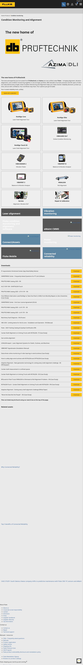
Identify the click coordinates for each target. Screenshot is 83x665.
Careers (5, 612)
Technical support (8, 632)
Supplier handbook (9, 618)
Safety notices (7, 644)
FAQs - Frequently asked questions (13, 638)
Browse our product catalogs (12, 658)
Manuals (6, 640)
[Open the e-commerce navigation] (72, 4)
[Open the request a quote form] (64, 4)
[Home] (7, 4)
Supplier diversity (8, 619)
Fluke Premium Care (9, 648)
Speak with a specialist (10, 93)
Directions (6, 614)
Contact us (6, 628)
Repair (5, 630)
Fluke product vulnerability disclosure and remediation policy (22, 652)
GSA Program (7, 650)
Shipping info (7, 646)
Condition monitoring (17, 15)
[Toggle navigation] (81, 4)
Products (7, 15)
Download (76, 271)
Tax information (8, 621)
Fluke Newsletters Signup (11, 656)
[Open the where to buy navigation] (68, 4)
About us (6, 608)
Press (5, 616)
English (79, 1)
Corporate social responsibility (12, 610)
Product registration (9, 642)
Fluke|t (6, 8)
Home (2, 15)
